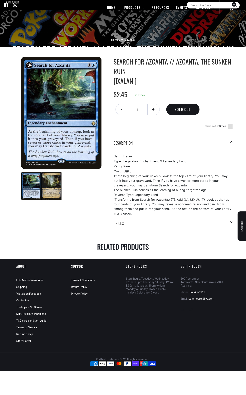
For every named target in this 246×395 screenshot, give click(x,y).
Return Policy (79, 286)
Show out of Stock (215, 126)
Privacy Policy (79, 293)
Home (115, 39)
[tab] (173, 144)
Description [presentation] (123, 143)
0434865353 (197, 292)
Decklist (241, 226)
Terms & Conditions (83, 280)
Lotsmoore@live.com (201, 298)
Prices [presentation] (119, 223)
